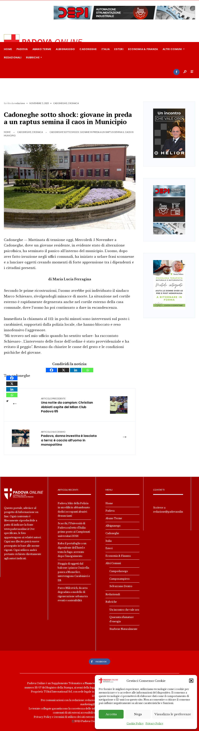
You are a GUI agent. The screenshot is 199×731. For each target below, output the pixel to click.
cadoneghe (21, 376)
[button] (191, 681)
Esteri (118, 49)
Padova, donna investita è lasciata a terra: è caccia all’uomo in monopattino (69, 438)
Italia (105, 49)
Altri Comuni (172, 49)
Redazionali (12, 57)
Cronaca (73, 103)
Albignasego (65, 49)
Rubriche (32, 57)
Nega (138, 714)
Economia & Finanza (143, 49)
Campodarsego (118, 571)
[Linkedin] (75, 370)
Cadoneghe (88, 49)
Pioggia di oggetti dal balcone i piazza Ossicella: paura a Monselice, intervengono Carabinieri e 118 (74, 572)
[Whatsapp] (87, 370)
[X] (63, 370)
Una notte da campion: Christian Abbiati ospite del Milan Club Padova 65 (67, 405)
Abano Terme (41, 49)
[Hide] (7, 401)
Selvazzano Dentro (120, 586)
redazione (19, 103)
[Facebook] (176, 72)
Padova (22, 49)
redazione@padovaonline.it (169, 511)
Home (8, 49)
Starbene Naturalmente (123, 629)
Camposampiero (119, 578)
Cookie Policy (135, 723)
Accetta (111, 714)
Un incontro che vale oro (124, 609)
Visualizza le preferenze (172, 714)
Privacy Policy (154, 723)
